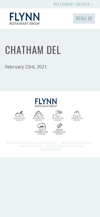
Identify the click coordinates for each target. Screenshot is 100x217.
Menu (82, 18)
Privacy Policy (30, 146)
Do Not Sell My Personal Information (62, 147)
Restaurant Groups (72, 4)
